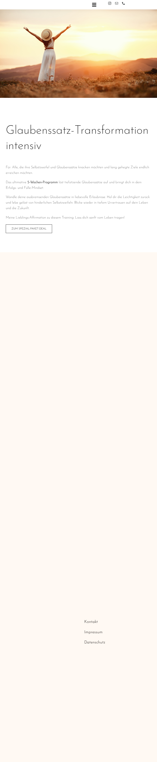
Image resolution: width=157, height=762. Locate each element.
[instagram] (109, 3)
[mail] (116, 3)
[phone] (123, 3)
